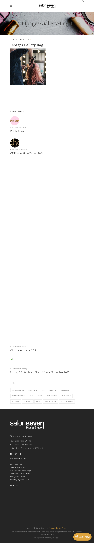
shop (38, 401)
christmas (65, 390)
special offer (50, 401)
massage (15, 401)
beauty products (49, 390)
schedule (28, 401)
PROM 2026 (17, 131)
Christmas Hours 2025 (23, 350)
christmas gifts (18, 396)
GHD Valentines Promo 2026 (26, 153)
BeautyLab (33, 390)
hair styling (52, 396)
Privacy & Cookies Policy (57, 528)
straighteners (67, 401)
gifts (40, 396)
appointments (18, 390)
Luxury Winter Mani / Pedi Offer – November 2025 (39, 372)
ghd (31, 396)
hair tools (66, 396)
